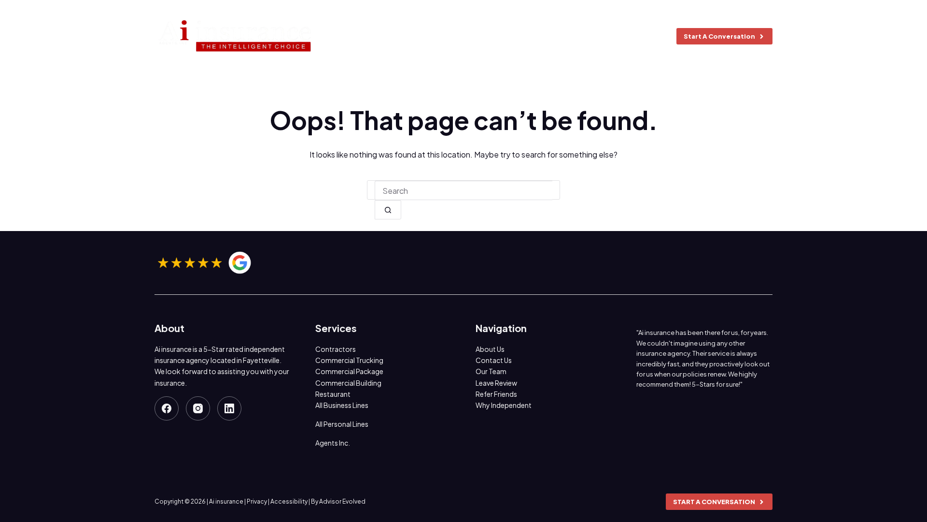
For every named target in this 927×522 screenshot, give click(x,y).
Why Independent (504, 405)
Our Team (491, 371)
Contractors (335, 349)
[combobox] (463, 190)
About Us (490, 349)
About (406, 36)
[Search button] (388, 209)
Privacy (257, 501)
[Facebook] (166, 408)
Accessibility (289, 501)
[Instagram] (198, 408)
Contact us (629, 36)
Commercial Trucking (349, 360)
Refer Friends (496, 394)
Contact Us (494, 360)
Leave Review (496, 382)
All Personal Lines (341, 424)
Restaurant (333, 394)
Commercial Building (348, 382)
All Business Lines (341, 405)
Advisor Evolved (342, 501)
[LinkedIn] (229, 408)
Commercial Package (349, 371)
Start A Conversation (719, 36)
